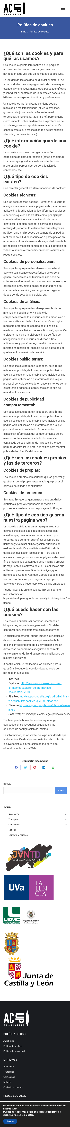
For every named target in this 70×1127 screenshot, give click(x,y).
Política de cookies (12, 1046)
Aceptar (10, 1121)
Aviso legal (8, 1041)
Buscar (7, 783)
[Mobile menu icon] (63, 8)
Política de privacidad (14, 1051)
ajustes (29, 1115)
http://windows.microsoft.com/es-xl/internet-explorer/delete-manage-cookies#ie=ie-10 (35, 688)
